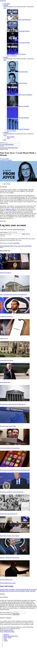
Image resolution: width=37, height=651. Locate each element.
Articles (5, 57)
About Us (6, 634)
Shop (4, 140)
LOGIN (2, 144)
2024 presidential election (7, 246)
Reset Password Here (19, 229)
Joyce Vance (5, 158)
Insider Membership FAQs (10, 636)
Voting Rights (27, 246)
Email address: (4, 232)
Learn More (16, 243)
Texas (15, 246)
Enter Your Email (4, 612)
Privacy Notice (7, 637)
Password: (3, 234)
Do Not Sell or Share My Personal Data (12, 650)
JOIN (9, 144)
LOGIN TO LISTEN (6, 160)
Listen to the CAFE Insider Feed (9, 147)
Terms (5, 639)
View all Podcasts (12, 55)
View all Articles (11, 130)
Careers (5, 640)
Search (2, 142)
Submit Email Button (5, 614)
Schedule (5, 132)
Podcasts (5, 5)
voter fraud (21, 246)
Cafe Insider (6, 3)
